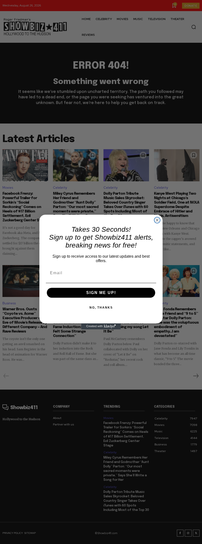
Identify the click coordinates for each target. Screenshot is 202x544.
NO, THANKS (101, 307)
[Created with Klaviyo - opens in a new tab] (101, 326)
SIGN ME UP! (101, 293)
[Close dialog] (157, 220)
